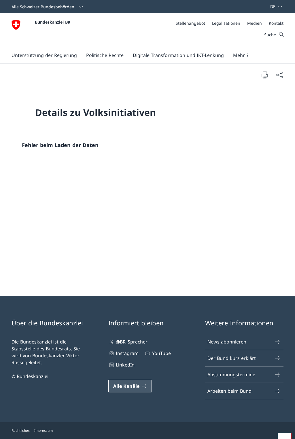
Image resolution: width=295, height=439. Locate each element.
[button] (44, 55)
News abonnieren (226, 342)
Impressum (43, 430)
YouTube (161, 353)
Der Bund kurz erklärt (231, 358)
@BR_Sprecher (132, 342)
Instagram (127, 353)
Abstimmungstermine (231, 374)
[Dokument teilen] (279, 74)
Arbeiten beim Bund (229, 391)
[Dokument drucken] (264, 74)
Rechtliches (21, 430)
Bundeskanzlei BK (52, 22)
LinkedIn (125, 365)
